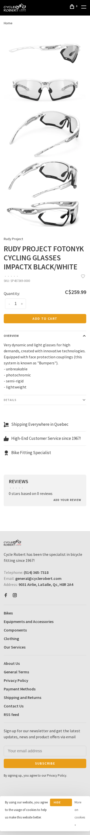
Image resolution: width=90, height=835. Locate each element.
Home (8, 23)
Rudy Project (13, 239)
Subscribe (45, 763)
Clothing (11, 638)
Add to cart (44, 318)
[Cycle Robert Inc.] (12, 542)
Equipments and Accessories (29, 621)
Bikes (8, 612)
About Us (12, 663)
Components (15, 630)
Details (10, 400)
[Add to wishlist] (83, 276)
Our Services (15, 647)
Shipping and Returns (22, 697)
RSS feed (11, 714)
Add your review (67, 500)
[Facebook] (6, 595)
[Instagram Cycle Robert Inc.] (15, 595)
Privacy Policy (16, 680)
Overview (11, 336)
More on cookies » (79, 813)
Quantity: (12, 293)
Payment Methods (20, 688)
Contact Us (14, 705)
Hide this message (61, 803)
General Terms (16, 671)
